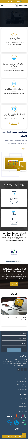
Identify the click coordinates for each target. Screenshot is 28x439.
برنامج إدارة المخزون (22, 384)
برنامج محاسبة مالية (22, 378)
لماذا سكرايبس (23, 398)
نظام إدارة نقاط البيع (22, 389)
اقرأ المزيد (14, 48)
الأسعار (25, 401)
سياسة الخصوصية (23, 406)
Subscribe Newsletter (14, 350)
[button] (2, 17)
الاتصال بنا (24, 403)
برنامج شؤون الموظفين (21, 386)
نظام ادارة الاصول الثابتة (21, 381)
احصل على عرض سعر (14, 436)
